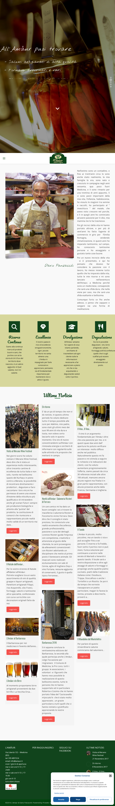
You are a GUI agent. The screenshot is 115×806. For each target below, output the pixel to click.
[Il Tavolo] (93, 516)
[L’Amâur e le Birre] (22, 669)
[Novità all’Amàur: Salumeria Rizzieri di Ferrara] (57, 483)
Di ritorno (96, 763)
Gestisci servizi (59, 793)
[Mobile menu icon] (4, 158)
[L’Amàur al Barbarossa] (22, 627)
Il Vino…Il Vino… (98, 771)
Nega (78, 799)
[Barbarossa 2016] (57, 615)
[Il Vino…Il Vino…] (93, 415)
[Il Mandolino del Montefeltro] (93, 623)
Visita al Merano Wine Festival (99, 753)
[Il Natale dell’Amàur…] (22, 550)
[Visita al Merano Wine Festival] (22, 426)
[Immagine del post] (88, 753)
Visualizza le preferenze (99, 799)
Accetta (61, 799)
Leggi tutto (13, 531)
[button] (110, 776)
